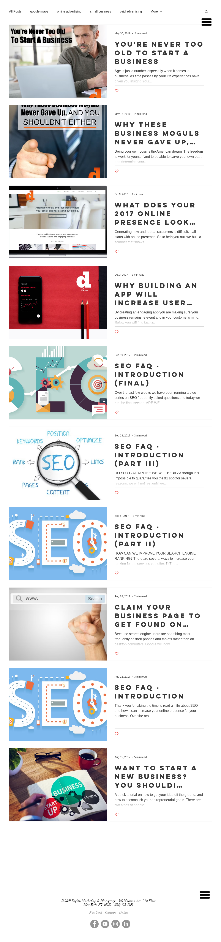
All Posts (15, 11)
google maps (39, 11)
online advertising (69, 11)
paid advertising (131, 11)
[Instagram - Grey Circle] (115, 924)
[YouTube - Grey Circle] (105, 924)
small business (100, 11)
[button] (206, 12)
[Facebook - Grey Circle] (94, 924)
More (154, 11)
